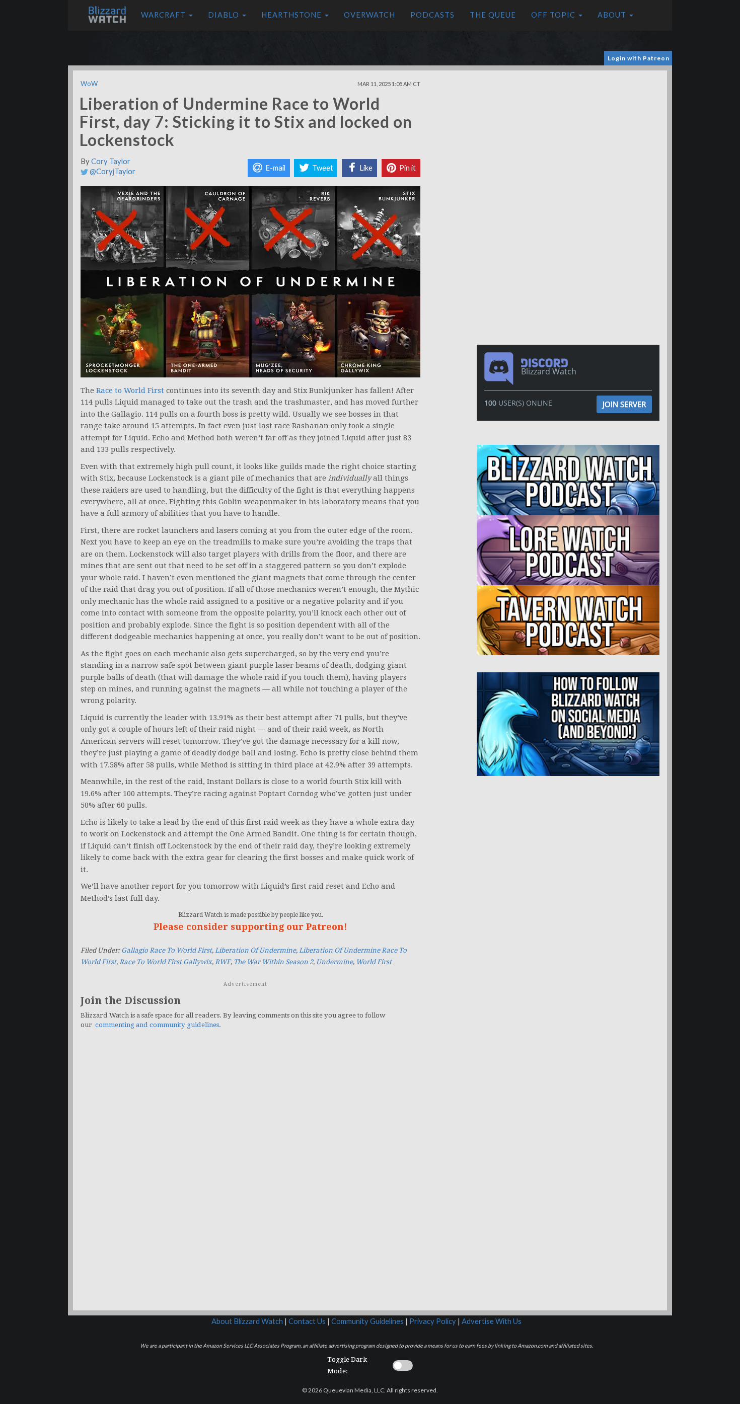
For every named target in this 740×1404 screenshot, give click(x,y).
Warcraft (164, 15)
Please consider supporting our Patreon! (250, 926)
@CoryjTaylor (111, 171)
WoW (89, 84)
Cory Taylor (110, 161)
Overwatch (369, 15)
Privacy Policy (432, 1321)
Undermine (334, 962)
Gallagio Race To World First (166, 950)
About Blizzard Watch (247, 1321)
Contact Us (307, 1321)
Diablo (224, 15)
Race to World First (130, 390)
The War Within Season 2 (273, 962)
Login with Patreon (639, 58)
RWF (223, 962)
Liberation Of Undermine (255, 950)
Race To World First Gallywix (165, 962)
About (613, 15)
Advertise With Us (492, 1321)
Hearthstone (292, 15)
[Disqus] (250, 1176)
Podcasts (432, 15)
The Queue (493, 15)
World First (374, 962)
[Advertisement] (570, 141)
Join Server (624, 404)
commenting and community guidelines (157, 1025)
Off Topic (554, 15)
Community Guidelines (367, 1321)
